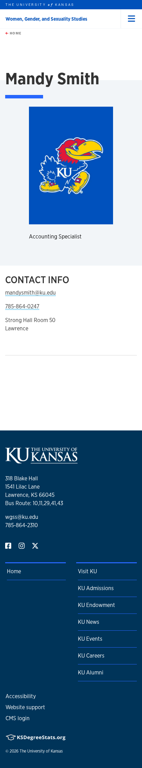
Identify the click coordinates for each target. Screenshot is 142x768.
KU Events (90, 638)
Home (14, 33)
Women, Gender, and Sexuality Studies (46, 19)
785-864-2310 (21, 525)
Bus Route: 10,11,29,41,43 (34, 503)
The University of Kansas (41, 751)
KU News (88, 622)
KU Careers (91, 655)
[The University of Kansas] (41, 460)
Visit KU (87, 571)
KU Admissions (96, 588)
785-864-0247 (22, 306)
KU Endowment (96, 605)
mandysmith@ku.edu (30, 292)
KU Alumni (90, 672)
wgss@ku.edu (21, 517)
